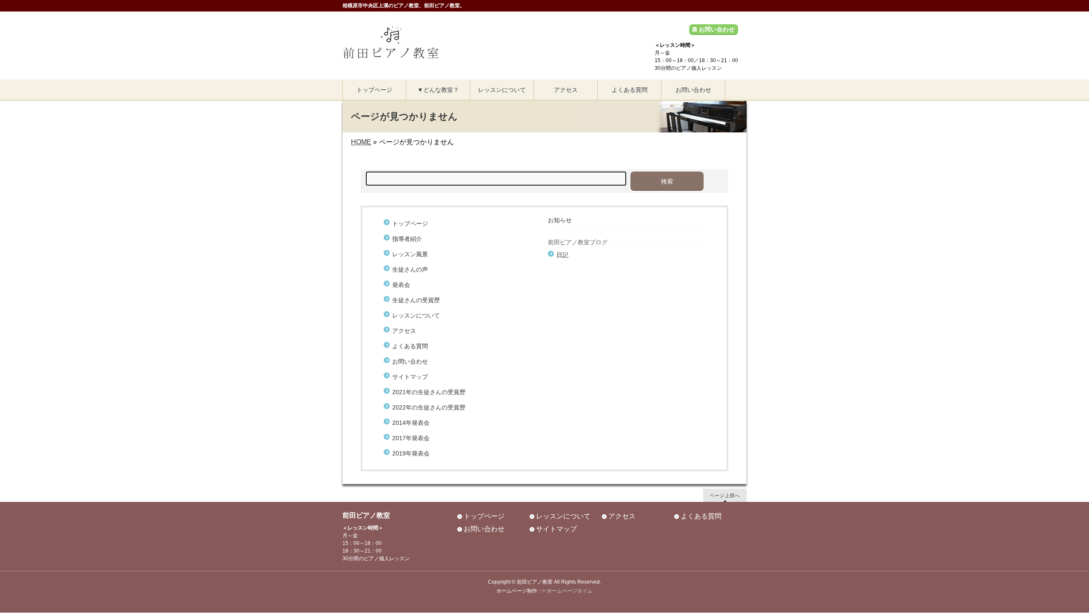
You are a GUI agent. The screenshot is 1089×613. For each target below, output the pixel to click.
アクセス (404, 330)
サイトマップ (410, 376)
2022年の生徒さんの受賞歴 (428, 407)
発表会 (401, 284)
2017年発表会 (411, 438)
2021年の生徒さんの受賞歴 (428, 392)
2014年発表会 (411, 422)
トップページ (410, 223)
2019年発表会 (411, 453)
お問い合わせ (717, 29)
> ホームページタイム (567, 591)
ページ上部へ (725, 495)
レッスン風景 (410, 254)
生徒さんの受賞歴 (416, 300)
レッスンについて (416, 315)
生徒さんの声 (413, 269)
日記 (562, 255)
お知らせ (560, 220)
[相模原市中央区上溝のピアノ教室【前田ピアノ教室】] (390, 50)
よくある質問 (410, 346)
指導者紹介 (407, 238)
